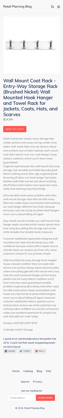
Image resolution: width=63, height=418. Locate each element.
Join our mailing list (31, 390)
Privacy (37, 381)
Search (25, 381)
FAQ (48, 371)
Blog (39, 371)
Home (16, 371)
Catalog (28, 371)
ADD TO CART (15, 129)
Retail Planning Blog (34, 408)
